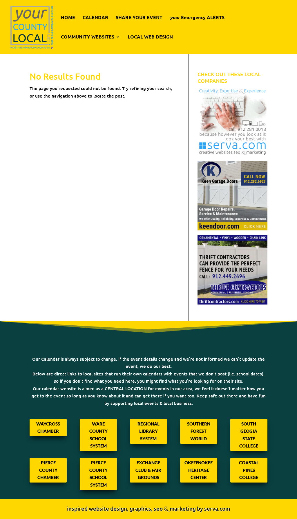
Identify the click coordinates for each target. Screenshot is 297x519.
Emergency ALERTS (197, 17)
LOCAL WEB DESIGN (150, 37)
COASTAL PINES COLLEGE (249, 470)
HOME (68, 17)
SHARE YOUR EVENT (139, 17)
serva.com (217, 508)
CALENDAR (95, 17)
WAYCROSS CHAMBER (48, 427)
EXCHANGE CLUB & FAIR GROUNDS (148, 470)
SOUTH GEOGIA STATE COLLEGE (248, 435)
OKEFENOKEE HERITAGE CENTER (198, 470)
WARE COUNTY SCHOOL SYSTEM (98, 435)
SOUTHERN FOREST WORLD (198, 431)
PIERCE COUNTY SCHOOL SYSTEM (98, 473)
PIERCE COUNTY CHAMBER (48, 470)
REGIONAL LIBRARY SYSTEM (148, 431)
